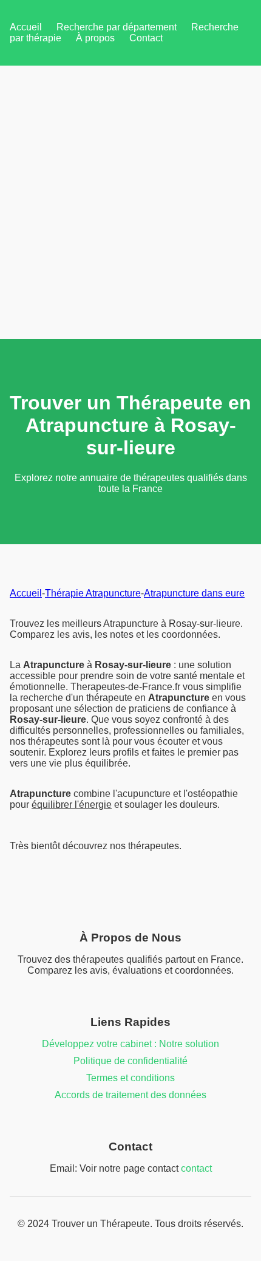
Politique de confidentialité (130, 1061)
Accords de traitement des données (130, 1095)
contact (196, 1168)
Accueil (26, 27)
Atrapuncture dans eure (194, 593)
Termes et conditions (130, 1078)
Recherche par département (116, 27)
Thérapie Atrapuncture (93, 593)
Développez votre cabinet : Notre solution (130, 1044)
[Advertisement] (130, 202)
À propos (95, 38)
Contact (146, 38)
